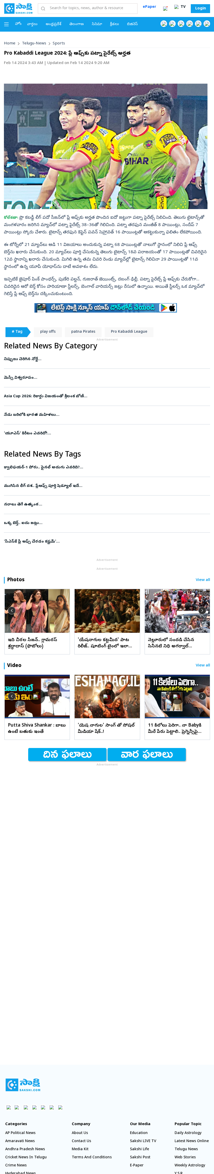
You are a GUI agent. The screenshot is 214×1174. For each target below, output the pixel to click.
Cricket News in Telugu (26, 1157)
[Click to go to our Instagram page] (189, 23)
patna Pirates (83, 332)
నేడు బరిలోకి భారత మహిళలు (107, 415)
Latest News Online (192, 1141)
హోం (18, 24)
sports (59, 43)
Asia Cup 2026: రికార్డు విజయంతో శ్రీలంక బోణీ (104, 396)
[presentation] (12, 610)
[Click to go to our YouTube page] (198, 23)
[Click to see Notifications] (165, 9)
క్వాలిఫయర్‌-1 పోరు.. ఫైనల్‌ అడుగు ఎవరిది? (105, 467)
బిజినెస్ (132, 24)
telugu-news (34, 43)
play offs (48, 332)
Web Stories (185, 1157)
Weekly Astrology (190, 1165)
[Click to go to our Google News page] (207, 23)
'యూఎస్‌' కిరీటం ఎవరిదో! (106, 433)
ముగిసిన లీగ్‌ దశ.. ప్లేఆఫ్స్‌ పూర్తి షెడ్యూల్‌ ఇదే (101, 486)
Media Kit (80, 1149)
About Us (80, 1133)
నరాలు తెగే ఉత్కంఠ (104, 504)
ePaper (149, 7)
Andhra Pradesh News (25, 1149)
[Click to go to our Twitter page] (181, 23)
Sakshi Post (140, 1157)
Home (9, 43)
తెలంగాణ (76, 24)
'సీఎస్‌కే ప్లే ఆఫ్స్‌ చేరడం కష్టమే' (101, 541)
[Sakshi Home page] (18, 8)
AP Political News (20, 1133)
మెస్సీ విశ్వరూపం (106, 378)
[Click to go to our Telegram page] (51, 1107)
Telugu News (186, 1149)
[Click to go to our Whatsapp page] (172, 23)
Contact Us (81, 1141)
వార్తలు (32, 24)
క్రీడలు (114, 24)
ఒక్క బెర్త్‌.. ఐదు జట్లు (105, 523)
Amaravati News (20, 1141)
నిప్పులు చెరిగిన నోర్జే (103, 359)
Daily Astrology (188, 1133)
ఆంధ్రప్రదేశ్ (53, 24)
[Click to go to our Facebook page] (163, 23)
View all (203, 580)
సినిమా (97, 24)
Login (200, 8)
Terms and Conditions (92, 1157)
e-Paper (137, 1165)
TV (183, 7)
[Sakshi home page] (22, 1085)
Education (139, 1133)
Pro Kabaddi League (129, 332)
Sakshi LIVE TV (143, 1141)
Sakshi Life (139, 1149)
